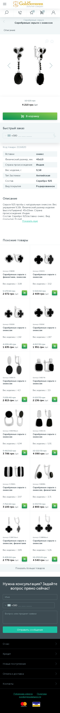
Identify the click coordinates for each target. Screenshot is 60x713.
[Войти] (53, 12)
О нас (6, 643)
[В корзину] (24, 292)
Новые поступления (14, 663)
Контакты (8, 683)
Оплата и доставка (13, 673)
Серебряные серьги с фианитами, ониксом (14, 275)
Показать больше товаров (30, 568)
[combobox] (10, 135)
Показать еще (30, 221)
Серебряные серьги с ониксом (44, 275)
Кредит (7, 653)
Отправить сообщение (30, 629)
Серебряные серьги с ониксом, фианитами (44, 488)
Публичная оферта (23, 694)
